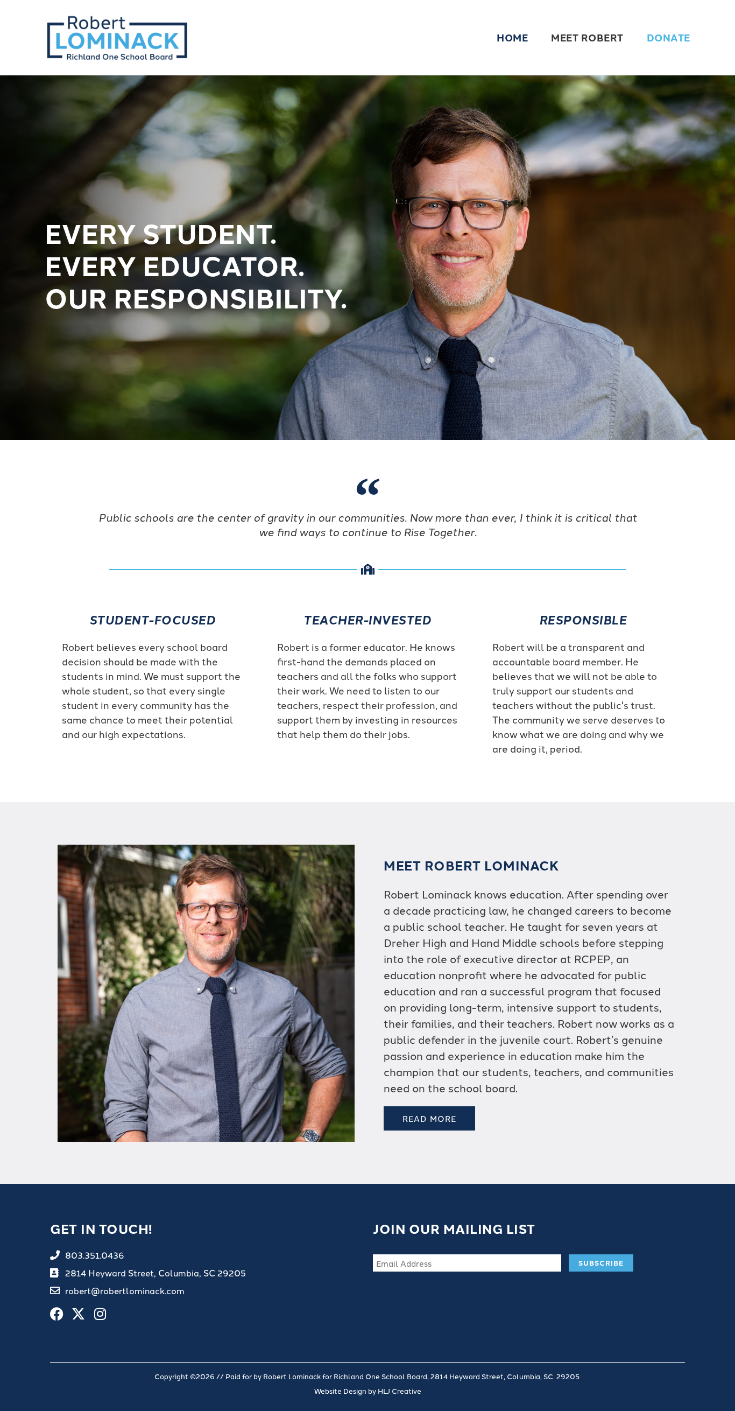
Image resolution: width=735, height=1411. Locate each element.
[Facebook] (56, 1314)
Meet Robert (587, 37)
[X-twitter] (78, 1314)
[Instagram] (100, 1314)
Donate (668, 37)
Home (512, 37)
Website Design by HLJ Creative (367, 1390)
